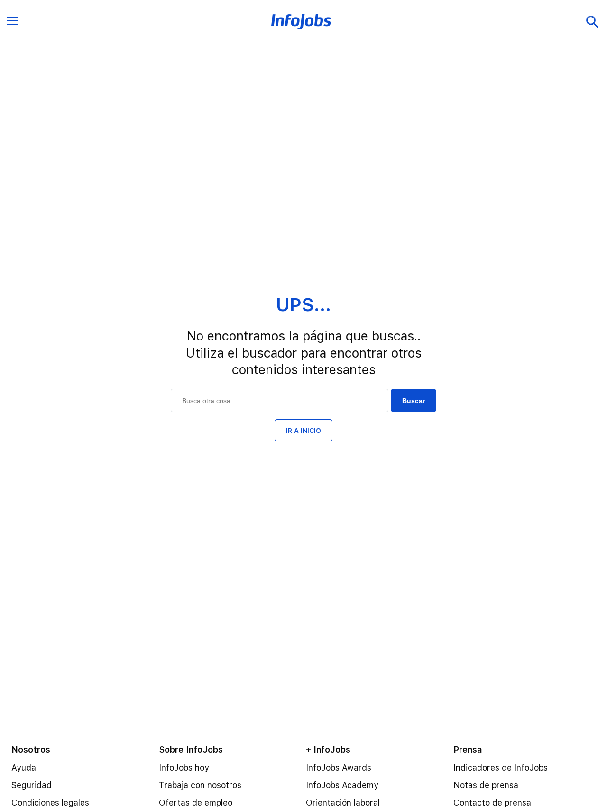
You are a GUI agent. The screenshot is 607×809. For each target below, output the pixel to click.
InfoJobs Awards (338, 767)
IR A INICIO (303, 430)
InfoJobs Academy (342, 785)
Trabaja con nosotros (200, 785)
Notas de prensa (485, 785)
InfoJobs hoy (184, 767)
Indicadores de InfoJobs (500, 767)
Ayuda (23, 767)
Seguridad (31, 785)
